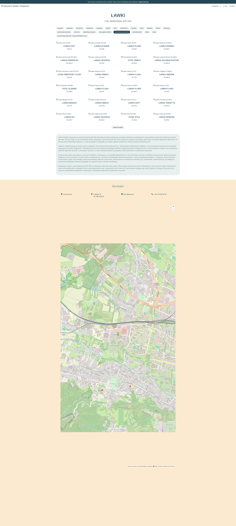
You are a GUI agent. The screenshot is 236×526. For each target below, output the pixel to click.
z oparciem (69, 28)
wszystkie (60, 28)
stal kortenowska (137, 32)
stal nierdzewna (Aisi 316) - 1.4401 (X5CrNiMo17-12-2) (72, 36)
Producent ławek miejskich (15, 6)
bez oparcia (79, 28)
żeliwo (147, 32)
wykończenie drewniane (63, 32)
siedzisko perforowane (89, 32)
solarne (158, 28)
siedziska (149, 28)
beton (154, 32)
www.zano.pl (143, 2)
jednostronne (124, 28)
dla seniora (167, 28)
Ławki (118, 15)
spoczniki (133, 28)
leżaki (141, 28)
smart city (76, 32)
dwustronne (89, 28)
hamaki (108, 28)
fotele (115, 28)
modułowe (99, 28)
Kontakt (232, 6)
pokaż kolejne (118, 127)
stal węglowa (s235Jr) (105, 32)
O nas (225, 6)
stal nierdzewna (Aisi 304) (122, 32)
